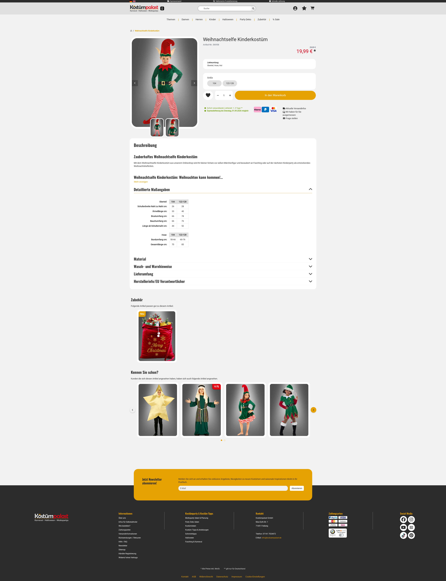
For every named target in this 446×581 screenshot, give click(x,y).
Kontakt (185, 576)
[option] (164, 82)
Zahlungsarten (125, 530)
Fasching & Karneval (193, 542)
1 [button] (221, 440)
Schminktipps (191, 534)
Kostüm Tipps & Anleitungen (197, 530)
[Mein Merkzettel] (304, 8)
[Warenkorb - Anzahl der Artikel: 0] (312, 8)
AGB (194, 576)
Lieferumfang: (213, 62)
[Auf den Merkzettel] (208, 95)
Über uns (122, 518)
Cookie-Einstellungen (255, 576)
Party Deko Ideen (192, 522)
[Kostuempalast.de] (144, 8)
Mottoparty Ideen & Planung (196, 518)
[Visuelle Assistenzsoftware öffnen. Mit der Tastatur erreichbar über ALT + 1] (161, 8)
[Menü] (345, 529)
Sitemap (122, 550)
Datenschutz (222, 576)
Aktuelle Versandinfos (295, 108)
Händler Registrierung (127, 553)
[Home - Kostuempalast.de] (51, 517)
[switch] (341, 535)
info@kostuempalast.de (271, 538)
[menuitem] (131, 1)
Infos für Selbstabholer (128, 522)
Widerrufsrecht (206, 576)
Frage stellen (291, 118)
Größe (210, 77)
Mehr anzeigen (141, 182)
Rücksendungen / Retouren (130, 538)
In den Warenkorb (275, 95)
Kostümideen (190, 526)
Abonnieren (297, 488)
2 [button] (224, 440)
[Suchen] (253, 8)
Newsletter (123, 546)
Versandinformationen (128, 534)
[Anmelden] (295, 8)
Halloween (189, 538)
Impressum (236, 576)
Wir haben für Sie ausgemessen (292, 113)
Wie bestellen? (124, 526)
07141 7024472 (269, 534)
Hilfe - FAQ (123, 542)
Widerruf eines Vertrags (128, 557)
